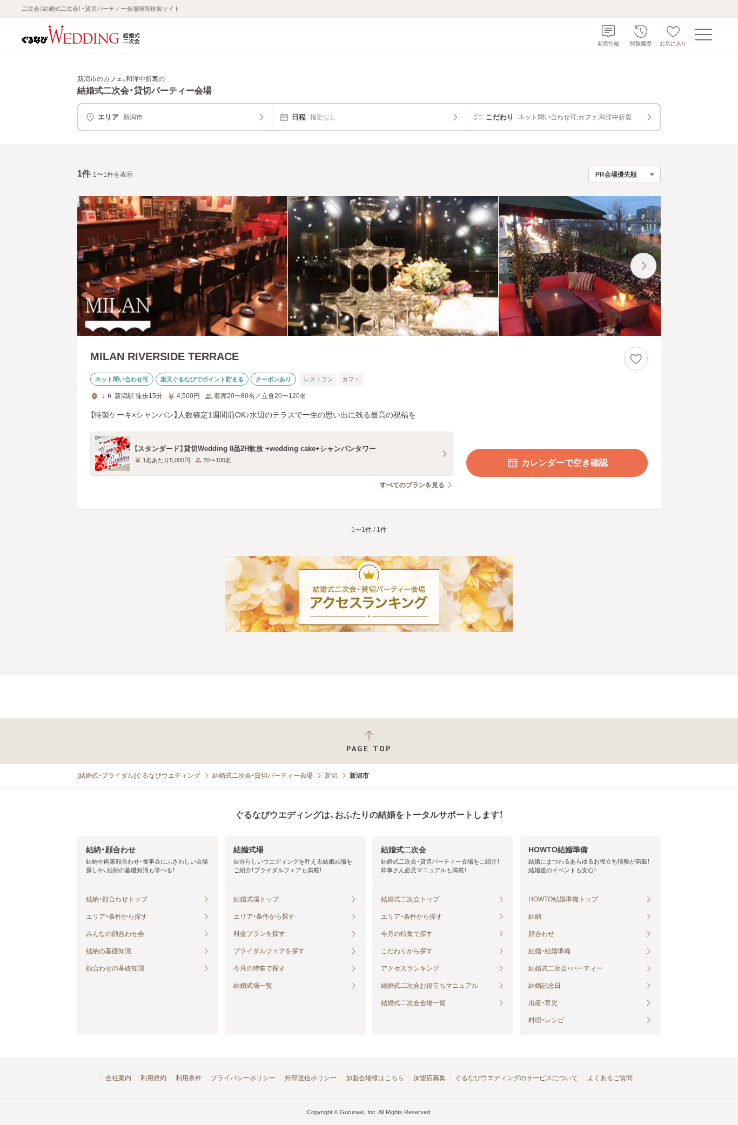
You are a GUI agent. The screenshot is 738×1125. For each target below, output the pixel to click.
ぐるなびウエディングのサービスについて (516, 1078)
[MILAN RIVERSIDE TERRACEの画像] (369, 266)
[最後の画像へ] (643, 266)
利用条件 (189, 1078)
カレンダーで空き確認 (564, 462)
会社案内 (118, 1078)
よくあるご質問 (610, 1078)
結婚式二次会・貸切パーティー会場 (262, 775)
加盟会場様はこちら (375, 1078)
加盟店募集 (429, 1078)
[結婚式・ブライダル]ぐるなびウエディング (138, 775)
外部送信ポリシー (311, 1078)
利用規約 (153, 1078)
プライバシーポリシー (243, 1078)
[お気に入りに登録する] (636, 358)
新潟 (331, 775)
